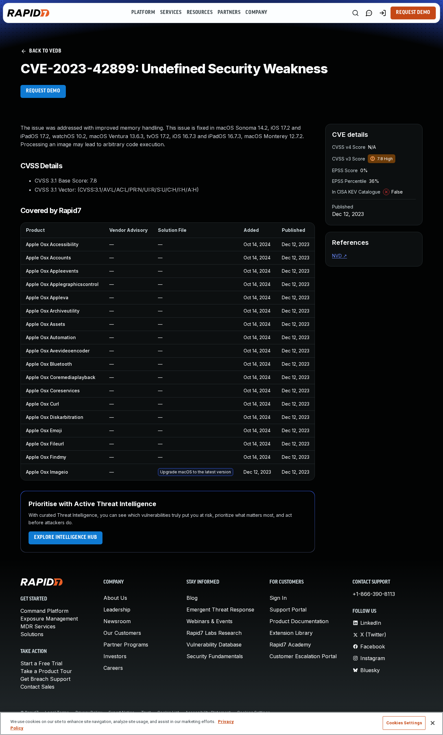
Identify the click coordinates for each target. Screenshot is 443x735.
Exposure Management (49, 618)
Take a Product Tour (46, 671)
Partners (229, 12)
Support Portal (287, 609)
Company (256, 12)
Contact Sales (37, 686)
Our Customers (122, 633)
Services (170, 12)
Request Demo (413, 12)
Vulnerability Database (214, 644)
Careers (113, 668)
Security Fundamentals (214, 656)
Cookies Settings (404, 722)
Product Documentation (299, 621)
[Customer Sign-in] (383, 13)
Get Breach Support (45, 679)
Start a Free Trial (41, 663)
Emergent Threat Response (220, 609)
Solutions (31, 634)
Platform (143, 12)
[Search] (355, 13)
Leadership (116, 609)
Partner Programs (125, 644)
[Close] (432, 723)
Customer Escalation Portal (303, 656)
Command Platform (44, 611)
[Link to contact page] (369, 13)
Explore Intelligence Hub (65, 537)
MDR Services (37, 626)
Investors (114, 656)
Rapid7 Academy (290, 644)
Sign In (278, 598)
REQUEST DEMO (43, 91)
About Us (115, 598)
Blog (192, 598)
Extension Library (291, 633)
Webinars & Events (209, 621)
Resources (200, 12)
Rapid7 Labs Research (214, 633)
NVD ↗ (339, 255)
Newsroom (117, 621)
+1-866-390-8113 (374, 594)
